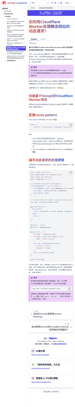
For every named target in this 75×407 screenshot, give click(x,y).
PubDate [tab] (34, 39)
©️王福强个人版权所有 (51, 392)
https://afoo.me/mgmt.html (41, 382)
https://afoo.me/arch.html (40, 368)
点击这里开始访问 (61, 344)
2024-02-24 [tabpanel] (32, 43)
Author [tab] (43, 39)
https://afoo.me (38, 54)
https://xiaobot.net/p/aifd (40, 355)
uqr (56, 267)
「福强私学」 (47, 12)
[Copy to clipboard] (71, 125)
